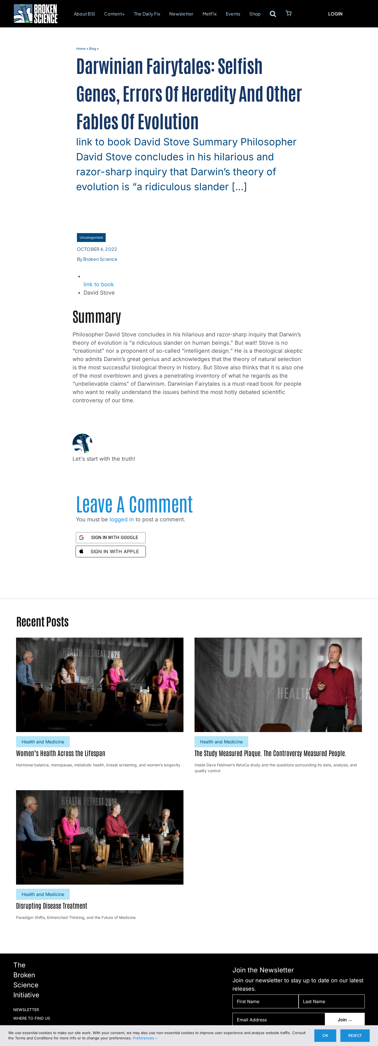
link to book (99, 284)
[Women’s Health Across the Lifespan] (99, 641)
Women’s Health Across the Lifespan (60, 752)
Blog (92, 49)
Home (81, 49)
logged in (122, 519)
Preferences (144, 1038)
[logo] (36, 6)
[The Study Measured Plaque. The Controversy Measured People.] (278, 641)
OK (325, 1035)
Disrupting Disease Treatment (51, 905)
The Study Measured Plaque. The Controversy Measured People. (270, 752)
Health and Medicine (43, 741)
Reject (355, 1035)
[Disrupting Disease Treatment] (99, 794)
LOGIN (335, 14)
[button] (273, 13)
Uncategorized (91, 237)
